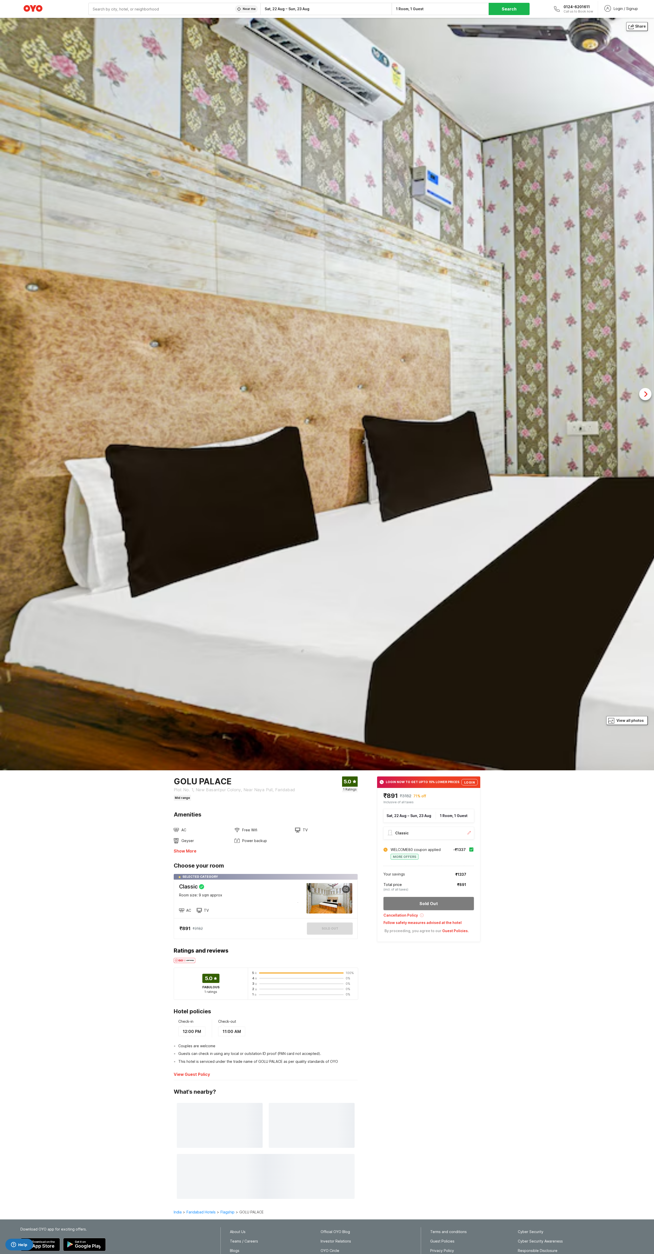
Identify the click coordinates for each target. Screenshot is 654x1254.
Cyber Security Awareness (540, 1241)
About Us (238, 1232)
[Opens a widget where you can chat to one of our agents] (19, 1245)
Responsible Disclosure (537, 1251)
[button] (428, 917)
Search (509, 8)
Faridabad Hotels (201, 1212)
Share (640, 26)
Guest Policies (442, 1241)
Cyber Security (530, 1232)
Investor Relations (336, 1241)
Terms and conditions (448, 1232)
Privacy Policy (442, 1251)
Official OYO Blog (335, 1232)
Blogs (234, 1251)
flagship (227, 1212)
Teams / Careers (244, 1241)
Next (645, 394)
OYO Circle (330, 1251)
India (178, 1212)
